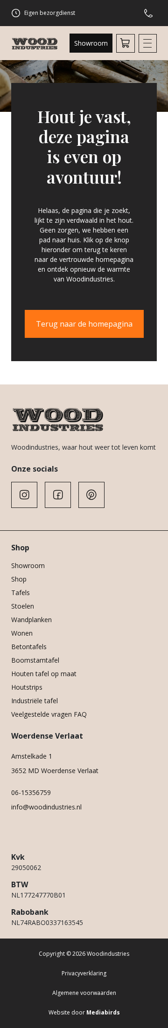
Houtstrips (26, 687)
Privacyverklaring (84, 973)
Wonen (22, 633)
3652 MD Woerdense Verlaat (54, 770)
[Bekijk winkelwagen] (125, 43)
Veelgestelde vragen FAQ (49, 714)
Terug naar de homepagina (84, 324)
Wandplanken (31, 619)
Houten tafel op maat (44, 673)
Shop (19, 579)
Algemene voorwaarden (84, 993)
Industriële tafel (34, 700)
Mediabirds (103, 1012)
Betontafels (29, 646)
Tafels (20, 592)
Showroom (91, 43)
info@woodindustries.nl (46, 806)
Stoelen (22, 606)
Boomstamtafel (35, 660)
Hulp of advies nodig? (150, 13)
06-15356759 (31, 792)
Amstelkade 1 (31, 756)
